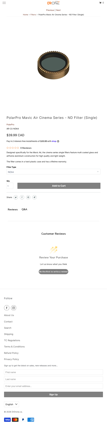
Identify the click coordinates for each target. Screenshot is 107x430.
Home (25, 14)
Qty (8, 181)
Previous (50, 10)
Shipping (8, 334)
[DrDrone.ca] (53, 3)
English (10, 404)
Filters (33, 14)
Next (58, 10)
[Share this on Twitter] (15, 197)
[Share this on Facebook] (21, 197)
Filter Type (11, 167)
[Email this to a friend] (34, 197)
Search (7, 327)
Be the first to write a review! (53, 271)
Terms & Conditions (14, 346)
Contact (8, 321)
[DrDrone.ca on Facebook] (7, 307)
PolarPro (10, 124)
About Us (9, 315)
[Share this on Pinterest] (27, 197)
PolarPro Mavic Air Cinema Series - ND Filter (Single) (52, 118)
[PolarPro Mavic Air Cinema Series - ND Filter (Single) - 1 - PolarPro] (53, 65)
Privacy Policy (11, 359)
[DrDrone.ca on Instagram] (14, 307)
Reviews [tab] (13, 209)
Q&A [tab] (24, 209)
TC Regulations (12, 340)
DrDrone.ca (17, 412)
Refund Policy (11, 353)
